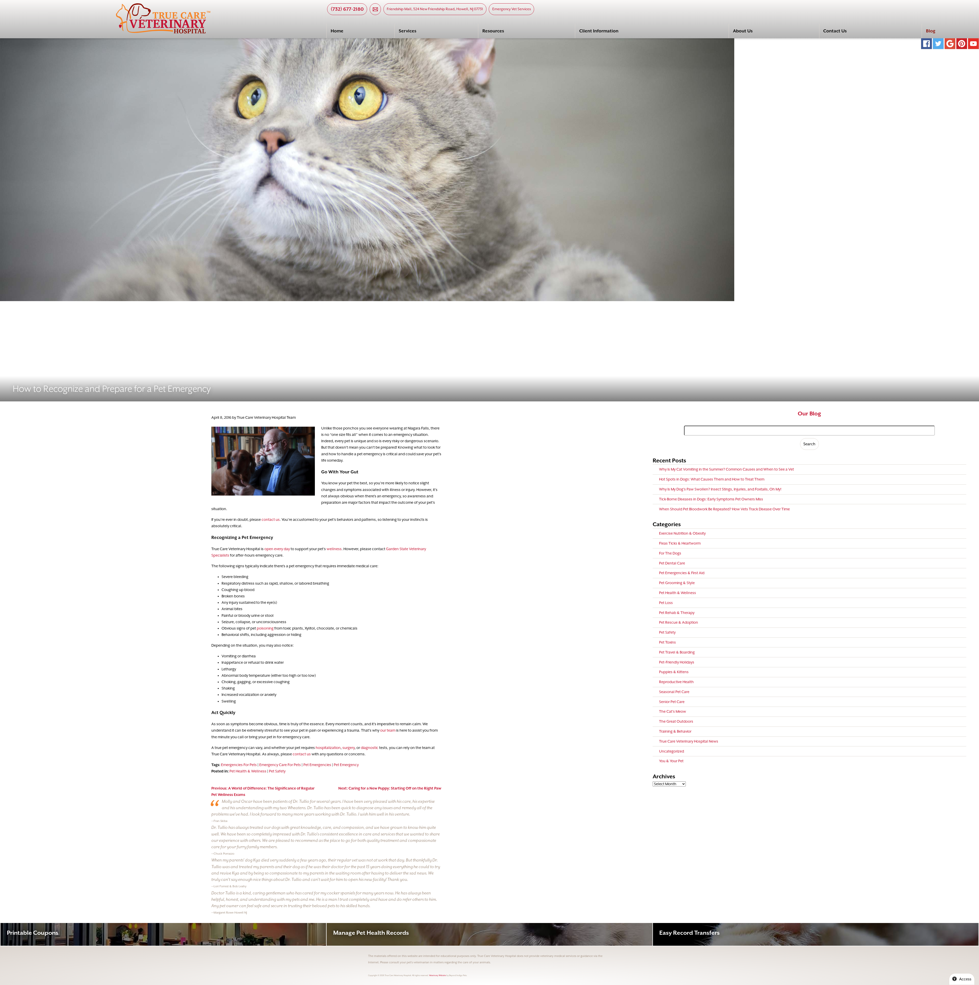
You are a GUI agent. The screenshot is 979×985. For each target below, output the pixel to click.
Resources (493, 30)
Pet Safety (277, 771)
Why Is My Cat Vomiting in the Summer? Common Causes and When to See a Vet (726, 469)
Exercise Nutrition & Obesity (682, 533)
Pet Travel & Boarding (677, 652)
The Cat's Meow (672, 711)
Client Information (599, 30)
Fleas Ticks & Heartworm (680, 543)
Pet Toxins (667, 642)
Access (965, 979)
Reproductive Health (676, 682)
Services (407, 30)
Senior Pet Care (672, 702)
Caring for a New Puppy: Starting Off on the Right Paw (389, 788)
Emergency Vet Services (511, 9)
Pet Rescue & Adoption (678, 622)
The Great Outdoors (676, 721)
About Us (743, 30)
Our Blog (809, 413)
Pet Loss (666, 603)
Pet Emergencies (317, 765)
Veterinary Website (437, 975)
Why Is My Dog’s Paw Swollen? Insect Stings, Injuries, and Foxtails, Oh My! (720, 489)
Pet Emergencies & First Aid (681, 573)
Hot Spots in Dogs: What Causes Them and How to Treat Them (711, 479)
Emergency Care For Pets (280, 765)
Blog (930, 30)
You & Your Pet (671, 761)
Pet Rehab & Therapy (676, 613)
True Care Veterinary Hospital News (688, 741)
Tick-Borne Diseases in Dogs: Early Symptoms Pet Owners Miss (711, 499)
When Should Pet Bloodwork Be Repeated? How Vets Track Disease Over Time (724, 509)
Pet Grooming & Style (677, 583)
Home (337, 30)
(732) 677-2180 (347, 9)
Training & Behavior (675, 731)
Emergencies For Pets (239, 765)
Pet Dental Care (672, 563)
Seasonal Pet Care (674, 692)
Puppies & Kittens (674, 672)
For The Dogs (670, 553)
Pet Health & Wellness (247, 771)
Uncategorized (671, 751)
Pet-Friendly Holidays (676, 662)
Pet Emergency (346, 765)
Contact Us (835, 30)
